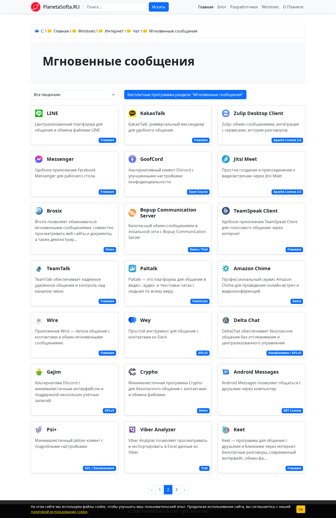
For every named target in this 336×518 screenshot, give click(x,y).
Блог (221, 7)
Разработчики (244, 7)
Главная (206, 7)
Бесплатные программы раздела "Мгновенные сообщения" (185, 94)
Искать (159, 7)
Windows (270, 7)
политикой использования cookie (59, 511)
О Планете (293, 7)
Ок (301, 509)
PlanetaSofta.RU (61, 6)
